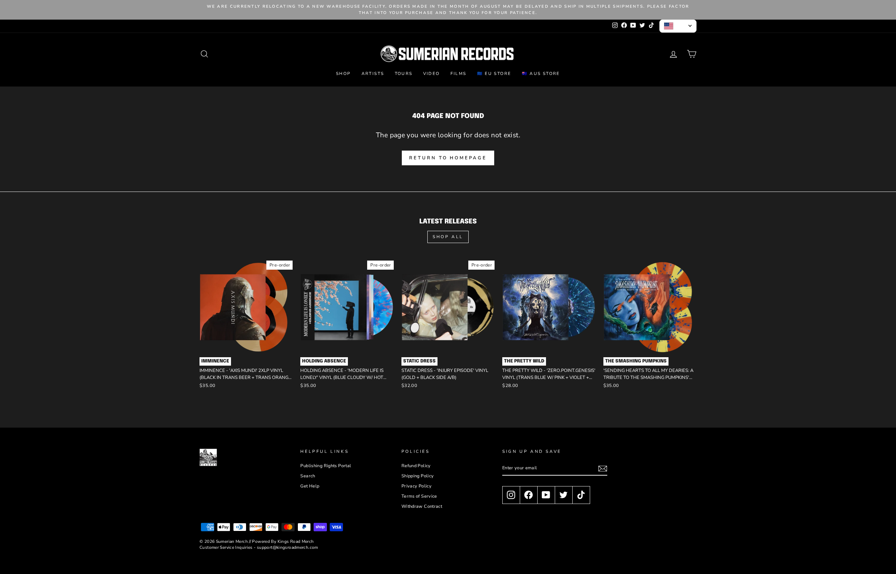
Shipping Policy (417, 476)
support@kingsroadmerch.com (287, 547)
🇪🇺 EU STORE (494, 73)
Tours (404, 73)
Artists (373, 73)
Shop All (448, 237)
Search (307, 476)
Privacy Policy (416, 486)
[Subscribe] (602, 468)
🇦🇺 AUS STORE (541, 73)
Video (431, 73)
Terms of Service (419, 496)
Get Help (309, 486)
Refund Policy (416, 466)
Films (458, 73)
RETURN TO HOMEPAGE (447, 158)
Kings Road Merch (296, 541)
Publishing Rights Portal (325, 466)
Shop (343, 73)
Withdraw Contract (421, 506)
